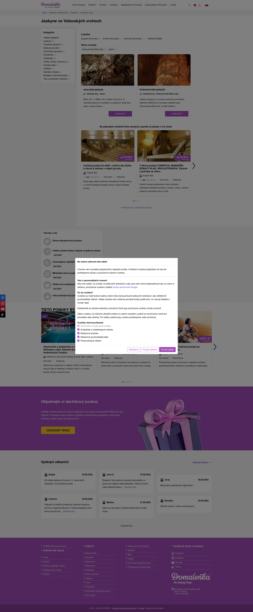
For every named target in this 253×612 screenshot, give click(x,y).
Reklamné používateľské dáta (94, 336)
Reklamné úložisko (89, 333)
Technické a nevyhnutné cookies (96, 325)
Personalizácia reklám (91, 340)
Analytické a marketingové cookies (97, 329)
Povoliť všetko (167, 349)
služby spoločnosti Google (125, 287)
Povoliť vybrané (149, 349)
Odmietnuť (133, 349)
